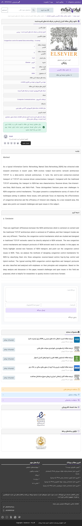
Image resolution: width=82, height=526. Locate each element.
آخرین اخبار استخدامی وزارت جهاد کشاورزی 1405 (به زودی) (62, 482)
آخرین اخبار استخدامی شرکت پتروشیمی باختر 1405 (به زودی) (61, 486)
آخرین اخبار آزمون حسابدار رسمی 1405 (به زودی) (64, 478)
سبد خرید (44, 10)
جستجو (4, 10)
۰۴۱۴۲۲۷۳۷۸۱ (9, 507)
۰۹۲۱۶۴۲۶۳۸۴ (9, 510)
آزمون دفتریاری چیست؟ (72, 467)
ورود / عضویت (48, 2)
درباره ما (36, 479)
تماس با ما (35, 483)
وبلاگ (36, 475)
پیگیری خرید (59, 2)
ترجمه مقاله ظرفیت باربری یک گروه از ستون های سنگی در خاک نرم (51, 367)
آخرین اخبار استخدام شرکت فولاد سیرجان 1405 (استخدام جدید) (62, 472)
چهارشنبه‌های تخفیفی (32, 467)
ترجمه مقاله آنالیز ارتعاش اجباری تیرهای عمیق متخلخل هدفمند (51, 376)
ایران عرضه (76, 16)
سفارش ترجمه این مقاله (63, 75)
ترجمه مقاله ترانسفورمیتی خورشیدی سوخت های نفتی (55, 348)
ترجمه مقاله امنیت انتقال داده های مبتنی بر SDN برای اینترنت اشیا (50, 339)
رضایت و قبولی (34, 471)
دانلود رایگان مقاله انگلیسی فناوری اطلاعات (58, 16)
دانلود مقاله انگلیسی (63, 70)
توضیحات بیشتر (9, 340)
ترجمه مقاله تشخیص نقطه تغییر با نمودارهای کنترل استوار (53, 357)
